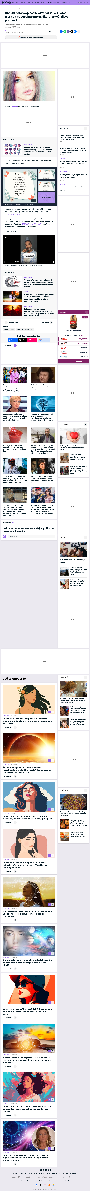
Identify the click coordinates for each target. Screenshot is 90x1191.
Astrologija (15, 8)
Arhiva (73, 1180)
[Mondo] (21, 1177)
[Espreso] (28, 1177)
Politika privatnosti (59, 1180)
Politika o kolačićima (47, 1180)
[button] (52, 31)
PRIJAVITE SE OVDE (12, 214)
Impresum (17, 1180)
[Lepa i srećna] (51, 1177)
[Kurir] (14, 1177)
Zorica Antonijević (10, 31)
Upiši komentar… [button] (14, 536)
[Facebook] (36, 1185)
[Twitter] (41, 1185)
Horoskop (20, 330)
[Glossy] (44, 1177)
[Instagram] (45, 1185)
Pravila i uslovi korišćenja (28, 1180)
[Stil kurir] (39, 1177)
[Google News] (53, 1185)
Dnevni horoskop (9, 330)
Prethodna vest (13, 322)
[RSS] (49, 1185)
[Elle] (34, 1177)
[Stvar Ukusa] (75, 1177)
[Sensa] (6, 2)
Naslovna (7, 8)
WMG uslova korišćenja (31, 224)
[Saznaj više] (85, 424)
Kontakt (38, 1180)
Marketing (67, 1180)
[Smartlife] (58, 1177)
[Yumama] (66, 1177)
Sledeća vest (45, 322)
